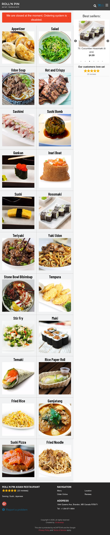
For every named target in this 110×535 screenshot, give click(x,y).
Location (88, 490)
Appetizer (18, 28)
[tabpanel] (92, 41)
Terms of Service (59, 530)
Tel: (65, 508)
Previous (75, 41)
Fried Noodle (55, 442)
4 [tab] (93, 61)
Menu (59, 490)
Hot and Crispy (55, 70)
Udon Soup (18, 70)
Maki (55, 318)
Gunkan (18, 152)
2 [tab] (85, 61)
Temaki (18, 359)
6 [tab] (102, 61)
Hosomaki (55, 194)
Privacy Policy (44, 530)
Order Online (62, 494)
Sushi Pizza (18, 442)
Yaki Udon (55, 235)
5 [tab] (98, 61)
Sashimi (18, 111)
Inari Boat (55, 152)
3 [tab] (89, 61)
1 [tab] (80, 61)
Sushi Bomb (55, 111)
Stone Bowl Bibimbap (18, 276)
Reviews (88, 494)
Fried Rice (18, 400)
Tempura (55, 276)
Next (107, 41)
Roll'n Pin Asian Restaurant (21, 486)
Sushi (18, 194)
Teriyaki (18, 235)
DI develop (59, 522)
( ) (102, 5)
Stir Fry (18, 318)
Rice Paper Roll (55, 359)
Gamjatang (55, 400)
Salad (55, 28)
